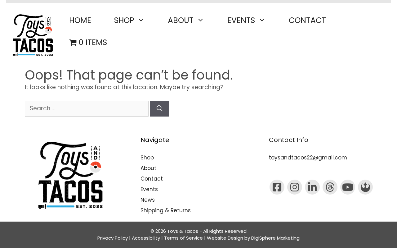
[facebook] (277, 187)
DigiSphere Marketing (275, 238)
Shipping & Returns (166, 210)
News (148, 200)
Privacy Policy (112, 238)
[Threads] (330, 187)
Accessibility (146, 238)
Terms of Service (183, 238)
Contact (307, 20)
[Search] (159, 109)
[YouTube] (347, 187)
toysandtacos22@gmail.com (308, 157)
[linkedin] (312, 187)
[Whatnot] (365, 187)
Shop (124, 20)
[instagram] (294, 187)
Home (80, 20)
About (181, 20)
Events (241, 20)
